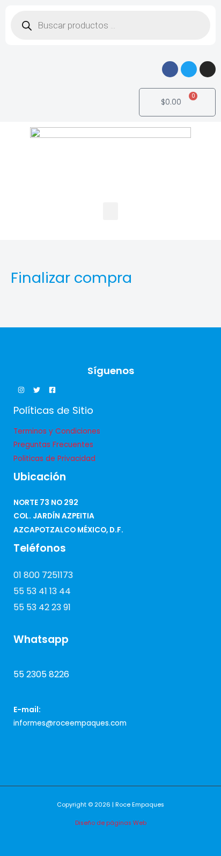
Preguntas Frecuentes (53, 445)
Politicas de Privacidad (54, 458)
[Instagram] (21, 390)
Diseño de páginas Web (110, 823)
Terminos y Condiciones (56, 431)
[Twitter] (37, 390)
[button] (110, 211)
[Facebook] (52, 390)
